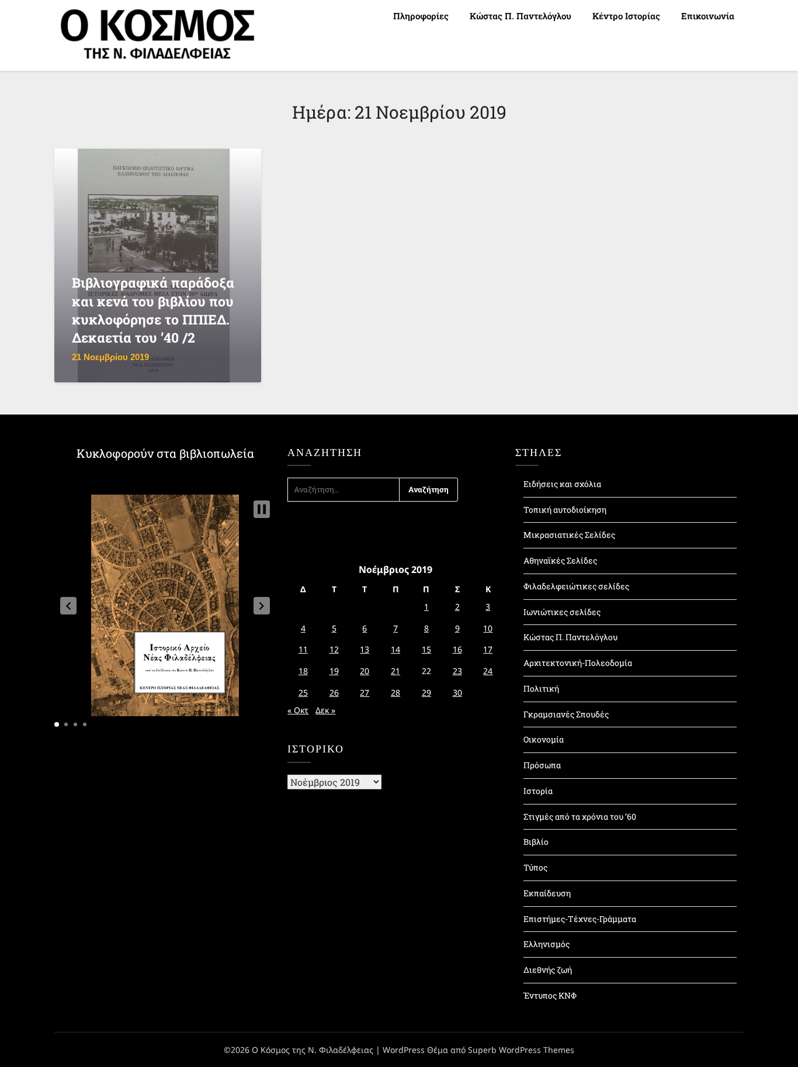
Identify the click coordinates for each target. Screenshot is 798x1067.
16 (457, 649)
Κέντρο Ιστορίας (626, 16)
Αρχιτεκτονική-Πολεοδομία (577, 662)
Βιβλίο (536, 841)
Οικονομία (543, 739)
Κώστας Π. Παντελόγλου (520, 16)
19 (334, 670)
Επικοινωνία (707, 16)
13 (364, 649)
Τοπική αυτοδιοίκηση (564, 509)
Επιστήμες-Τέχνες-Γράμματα (579, 918)
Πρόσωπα (542, 765)
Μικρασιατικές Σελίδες (569, 534)
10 (487, 628)
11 (303, 649)
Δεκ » (325, 710)
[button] (68, 605)
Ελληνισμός (546, 943)
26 (334, 692)
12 (334, 649)
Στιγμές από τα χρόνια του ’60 (579, 816)
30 (457, 692)
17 (487, 649)
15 (426, 649)
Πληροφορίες (421, 16)
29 (426, 692)
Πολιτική (541, 688)
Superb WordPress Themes (521, 1049)
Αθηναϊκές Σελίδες (560, 560)
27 (364, 692)
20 (364, 670)
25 (303, 692)
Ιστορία (538, 790)
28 (395, 692)
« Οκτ (297, 710)
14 (395, 649)
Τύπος (535, 867)
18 (303, 670)
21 (395, 670)
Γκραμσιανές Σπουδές (566, 714)
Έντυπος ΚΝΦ (550, 995)
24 (487, 670)
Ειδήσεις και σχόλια (562, 483)
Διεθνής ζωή (547, 969)
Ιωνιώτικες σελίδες (562, 611)
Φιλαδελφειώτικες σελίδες (576, 586)
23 (457, 670)
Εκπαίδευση (547, 893)
